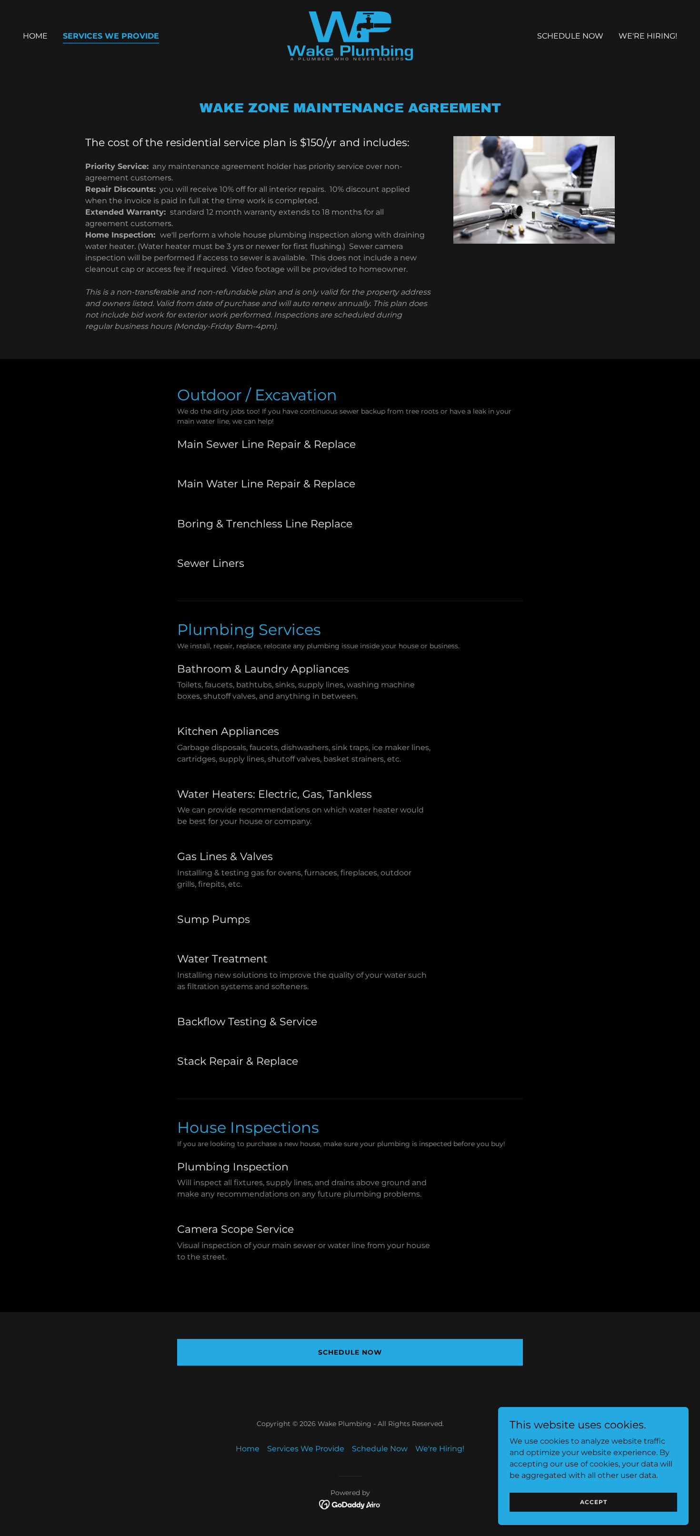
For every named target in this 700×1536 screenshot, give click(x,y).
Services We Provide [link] (111, 35)
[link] (349, 35)
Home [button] (248, 1448)
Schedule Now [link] (570, 35)
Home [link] (35, 35)
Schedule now (350, 1352)
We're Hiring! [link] (648, 35)
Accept (593, 1502)
